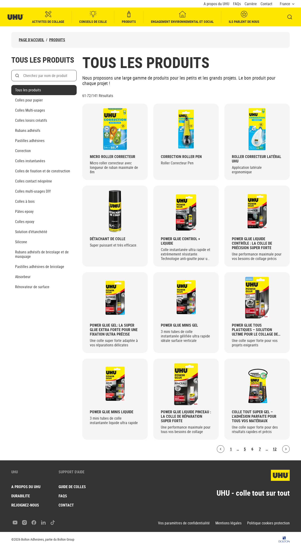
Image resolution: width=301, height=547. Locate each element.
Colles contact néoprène (33, 181)
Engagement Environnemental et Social (182, 21)
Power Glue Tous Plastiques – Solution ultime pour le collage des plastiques (256, 329)
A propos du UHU (216, 4)
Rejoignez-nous (25, 505)
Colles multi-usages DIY (33, 191)
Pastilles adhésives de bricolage (39, 266)
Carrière (251, 4)
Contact (266, 4)
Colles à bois (25, 201)
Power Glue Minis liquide (111, 412)
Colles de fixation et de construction (42, 171)
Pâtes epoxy (24, 211)
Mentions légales (228, 523)
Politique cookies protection (268, 523)
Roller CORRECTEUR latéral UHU (256, 158)
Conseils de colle (93, 21)
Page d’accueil (31, 40)
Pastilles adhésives (29, 140)
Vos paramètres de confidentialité (184, 523)
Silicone (21, 241)
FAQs (237, 4)
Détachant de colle (107, 239)
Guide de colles (72, 486)
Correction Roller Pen (181, 156)
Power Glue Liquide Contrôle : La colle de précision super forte (252, 243)
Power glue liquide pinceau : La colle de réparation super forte (186, 416)
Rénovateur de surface (32, 286)
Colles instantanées (30, 160)
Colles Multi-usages (30, 110)
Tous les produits (28, 90)
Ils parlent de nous (244, 21)
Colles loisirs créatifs (31, 120)
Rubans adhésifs (27, 130)
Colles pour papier (29, 100)
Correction (23, 150)
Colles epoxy (24, 221)
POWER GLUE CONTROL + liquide (180, 241)
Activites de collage (48, 21)
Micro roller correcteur (112, 156)
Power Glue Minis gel (179, 325)
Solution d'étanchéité (31, 231)
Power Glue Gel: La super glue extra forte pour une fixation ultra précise (114, 329)
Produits (129, 21)
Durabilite (20, 495)
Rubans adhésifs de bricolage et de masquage (42, 254)
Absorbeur (23, 276)
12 (275, 449)
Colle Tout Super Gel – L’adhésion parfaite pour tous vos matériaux (254, 416)
